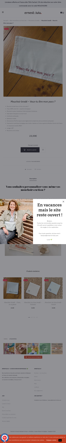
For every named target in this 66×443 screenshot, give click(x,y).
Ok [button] (60, 440)
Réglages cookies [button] (51, 440)
